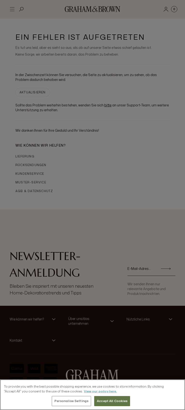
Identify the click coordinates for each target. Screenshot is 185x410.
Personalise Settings (71, 401)
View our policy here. (100, 391)
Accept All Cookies (112, 401)
